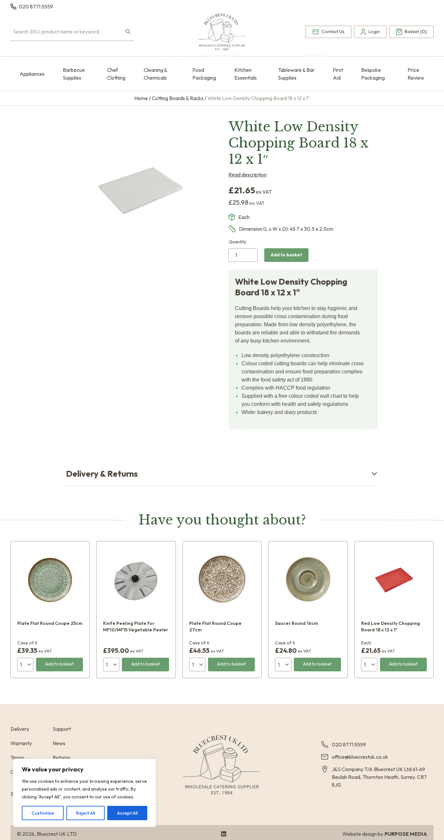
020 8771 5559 (36, 6)
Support (62, 729)
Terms (17, 757)
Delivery (19, 729)
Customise (43, 813)
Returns (61, 757)
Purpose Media (406, 834)
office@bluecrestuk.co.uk (360, 757)
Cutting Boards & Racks (177, 98)
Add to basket (286, 255)
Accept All (127, 813)
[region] (84, 793)
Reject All (85, 813)
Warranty (21, 743)
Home (141, 98)
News (59, 743)
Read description (248, 174)
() (416, 32)
